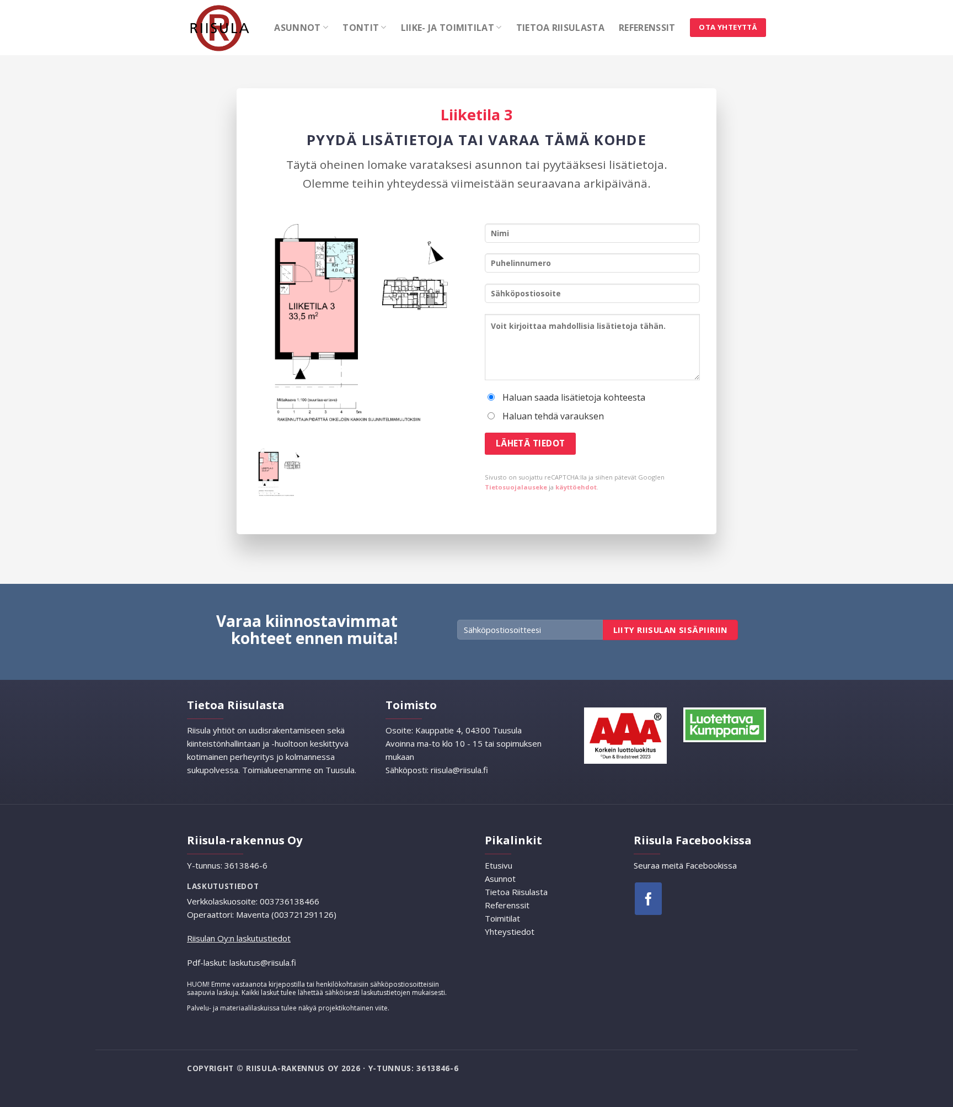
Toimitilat (502, 918)
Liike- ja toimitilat (447, 28)
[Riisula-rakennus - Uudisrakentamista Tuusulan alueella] (222, 27)
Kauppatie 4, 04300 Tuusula (467, 730)
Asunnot (297, 28)
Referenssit (647, 28)
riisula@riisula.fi (459, 769)
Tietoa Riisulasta (560, 28)
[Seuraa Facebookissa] (648, 898)
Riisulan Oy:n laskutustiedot (239, 938)
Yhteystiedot (509, 931)
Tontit (360, 28)
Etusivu (498, 865)
